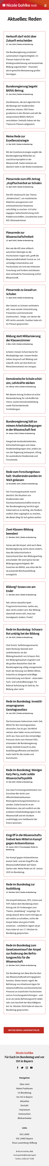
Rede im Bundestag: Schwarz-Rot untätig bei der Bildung (24, 631)
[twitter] (22, 1068)
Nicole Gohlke (24, 1053)
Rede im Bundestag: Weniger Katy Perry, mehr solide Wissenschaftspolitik (24, 774)
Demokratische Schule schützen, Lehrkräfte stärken (24, 381)
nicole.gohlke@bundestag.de (24, 1155)
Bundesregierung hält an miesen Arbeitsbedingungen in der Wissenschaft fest (24, 425)
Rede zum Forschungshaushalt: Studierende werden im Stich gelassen (24, 476)
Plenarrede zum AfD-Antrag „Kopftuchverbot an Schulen (24, 181)
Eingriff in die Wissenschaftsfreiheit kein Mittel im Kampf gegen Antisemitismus (24, 839)
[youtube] (31, 1068)
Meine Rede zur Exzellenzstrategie (17, 138)
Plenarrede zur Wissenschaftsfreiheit (19, 234)
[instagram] (27, 1068)
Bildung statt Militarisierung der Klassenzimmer (23, 338)
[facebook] (18, 1068)
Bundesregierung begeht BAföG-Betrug (21, 88)
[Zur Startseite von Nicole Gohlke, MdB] (19, 4)
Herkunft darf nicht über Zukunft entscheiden (21, 38)
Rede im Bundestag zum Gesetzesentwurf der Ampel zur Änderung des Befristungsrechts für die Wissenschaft (23, 953)
